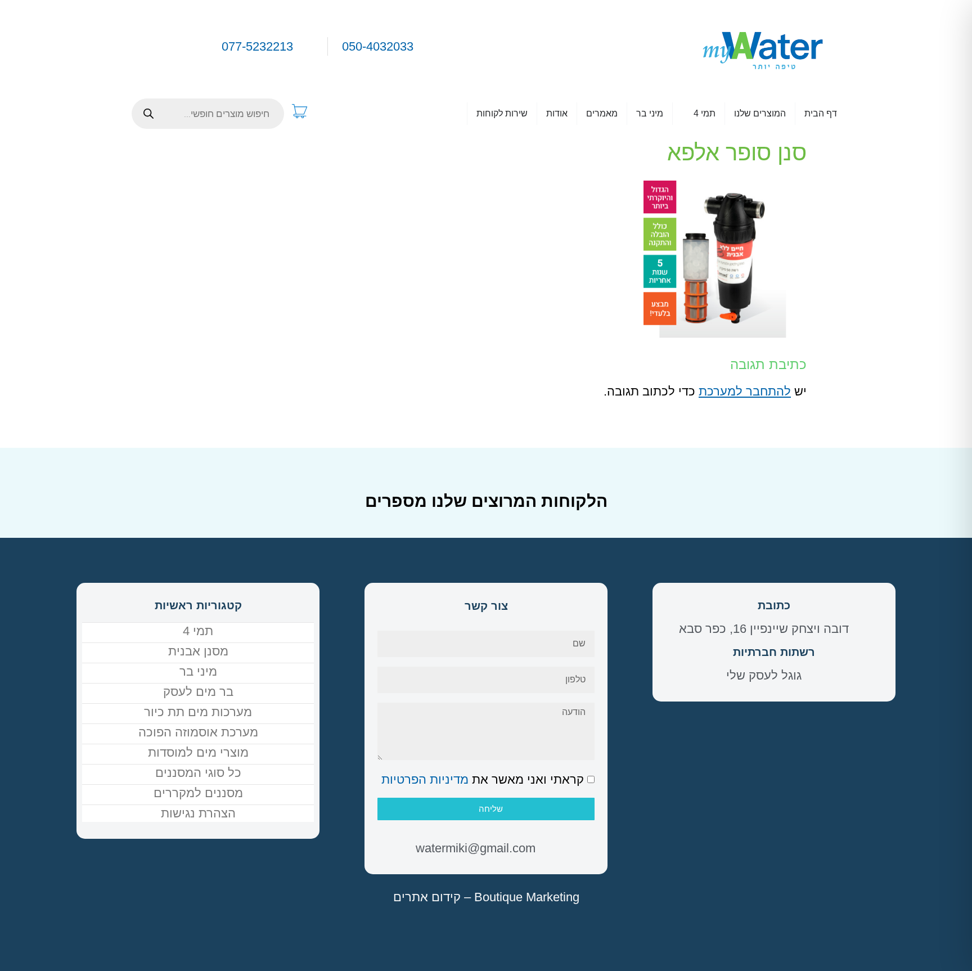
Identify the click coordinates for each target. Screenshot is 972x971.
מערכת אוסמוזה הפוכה (198, 732)
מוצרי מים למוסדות (198, 752)
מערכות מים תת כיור (198, 712)
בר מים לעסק (198, 692)
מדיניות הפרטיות (425, 779)
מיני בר (198, 671)
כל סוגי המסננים (198, 773)
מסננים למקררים (198, 793)
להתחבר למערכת (745, 391)
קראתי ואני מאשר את (482, 779)
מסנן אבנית (198, 651)
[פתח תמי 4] (686, 113)
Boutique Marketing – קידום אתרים (486, 897)
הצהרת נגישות (198, 813)
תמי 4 (198, 631)
